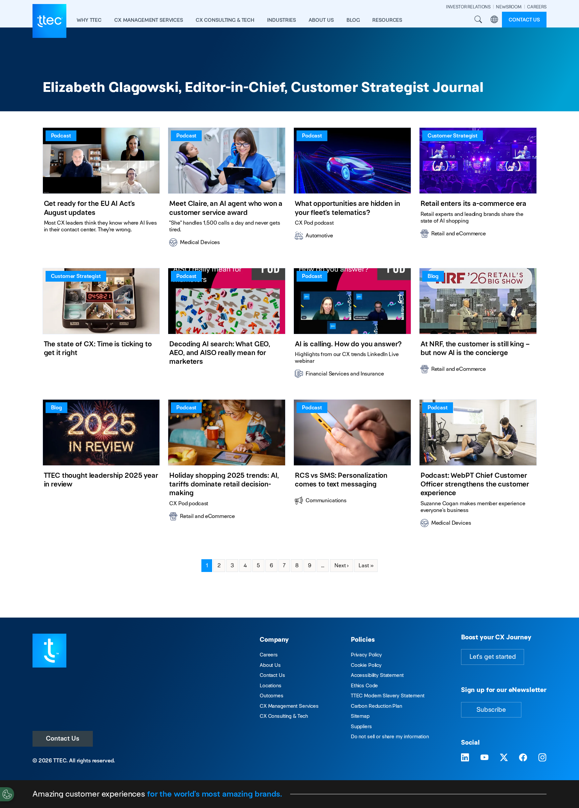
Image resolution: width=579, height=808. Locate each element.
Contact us (524, 19)
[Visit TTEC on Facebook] (523, 758)
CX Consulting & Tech (284, 716)
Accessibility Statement (377, 675)
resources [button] (387, 20)
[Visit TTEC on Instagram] (542, 758)
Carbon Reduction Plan (376, 706)
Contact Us (62, 738)
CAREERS (536, 7)
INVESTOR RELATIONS (468, 7)
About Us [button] (321, 20)
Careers (269, 654)
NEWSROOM (509, 7)
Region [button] (494, 20)
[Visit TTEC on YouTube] (484, 758)
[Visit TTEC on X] (504, 758)
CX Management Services (289, 706)
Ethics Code (364, 685)
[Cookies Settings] (7, 794)
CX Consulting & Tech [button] (225, 20)
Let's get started (492, 656)
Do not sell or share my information (390, 736)
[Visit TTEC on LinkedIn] (465, 758)
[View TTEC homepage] (49, 21)
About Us (270, 665)
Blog (353, 20)
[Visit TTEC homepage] (49, 649)
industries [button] (281, 20)
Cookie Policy (366, 665)
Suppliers (361, 726)
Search (478, 20)
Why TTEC (89, 20)
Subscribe (491, 709)
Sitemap (360, 716)
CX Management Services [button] (148, 20)
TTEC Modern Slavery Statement (388, 695)
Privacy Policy (366, 654)
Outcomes (271, 695)
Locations (270, 685)
